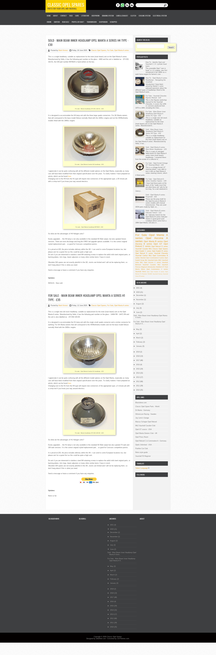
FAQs (71, 15)
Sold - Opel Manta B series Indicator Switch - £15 (155, 212)
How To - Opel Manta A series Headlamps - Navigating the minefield (156, 80)
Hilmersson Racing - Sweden (145, 414)
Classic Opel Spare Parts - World (147, 406)
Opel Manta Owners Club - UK (146, 433)
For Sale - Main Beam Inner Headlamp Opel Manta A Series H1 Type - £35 (86, 297)
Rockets (144, 274)
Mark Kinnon (63, 50)
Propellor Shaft (78, 22)
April (138, 334)
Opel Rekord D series (159, 246)
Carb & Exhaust (122, 15)
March (138, 338)
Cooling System (144, 15)
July (138, 308)
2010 (138, 390)
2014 (138, 373)
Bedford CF (160, 267)
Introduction (152, 267)
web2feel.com (101, 638)
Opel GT (158, 244)
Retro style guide (141, 452)
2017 (138, 360)
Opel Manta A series (121, 50)
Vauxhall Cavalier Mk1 (143, 249)
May (138, 329)
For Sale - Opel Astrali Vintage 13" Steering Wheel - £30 (157, 164)
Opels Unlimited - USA (143, 445)
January (139, 346)
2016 (138, 365)
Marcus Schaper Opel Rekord (146, 422)
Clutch (133, 15)
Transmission (91, 22)
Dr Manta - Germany (142, 410)
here (69, 176)
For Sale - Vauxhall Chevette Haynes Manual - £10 (156, 97)
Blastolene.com (141, 403)
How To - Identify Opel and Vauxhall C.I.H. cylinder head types (156, 64)
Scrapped (113, 22)
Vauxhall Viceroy (157, 274)
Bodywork (96, 15)
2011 (138, 386)
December (140, 295)
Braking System (108, 15)
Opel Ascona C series (152, 262)
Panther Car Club (141, 448)
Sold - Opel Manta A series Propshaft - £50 (155, 196)
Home (49, 15)
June (138, 312)
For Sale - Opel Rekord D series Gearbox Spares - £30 (156, 180)
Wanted (143, 258)
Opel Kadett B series (160, 251)
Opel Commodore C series (157, 269)
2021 (138, 288)
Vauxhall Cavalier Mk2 (151, 264)
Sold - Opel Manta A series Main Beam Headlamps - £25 (156, 148)
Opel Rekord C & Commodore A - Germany (150, 441)
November (140, 299)
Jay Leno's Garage (142, 418)
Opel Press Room (141, 437)
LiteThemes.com (123, 638)
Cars (77, 15)
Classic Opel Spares (65, 4)
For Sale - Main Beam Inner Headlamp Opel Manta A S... (121, 560)
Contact (63, 15)
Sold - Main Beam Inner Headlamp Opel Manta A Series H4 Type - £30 (88, 42)
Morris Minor (140, 269)
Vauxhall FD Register (143, 456)
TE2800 (150, 274)
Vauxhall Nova (140, 271)
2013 (138, 377)
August (139, 304)
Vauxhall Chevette (161, 253)
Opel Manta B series (153, 241)
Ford (166, 267)
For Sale (110, 50)
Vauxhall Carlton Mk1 (143, 255)
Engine (49, 22)
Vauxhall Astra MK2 (155, 260)
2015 (138, 369)
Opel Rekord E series (144, 253)
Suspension (103, 22)
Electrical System (160, 15)
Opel (148, 271)
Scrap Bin (143, 260)
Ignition (57, 22)
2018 (138, 356)
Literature (85, 15)
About (55, 15)
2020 (138, 292)
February (139, 342)
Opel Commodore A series (155, 258)
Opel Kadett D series (157, 271)
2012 (138, 381)
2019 (138, 352)
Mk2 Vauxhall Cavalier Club (145, 426)
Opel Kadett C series (143, 251)
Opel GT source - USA (143, 429)
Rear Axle (65, 22)
